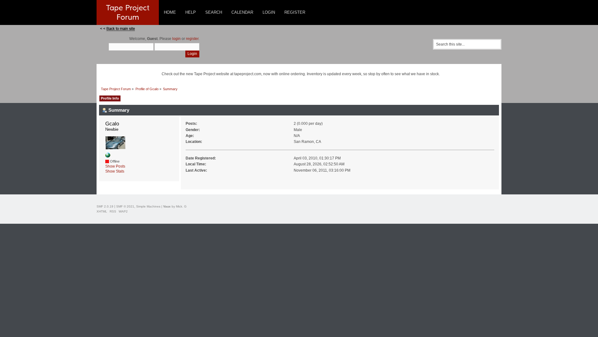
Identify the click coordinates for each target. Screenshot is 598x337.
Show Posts (115, 166)
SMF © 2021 (125, 206)
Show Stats (114, 171)
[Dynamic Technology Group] (107, 156)
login (176, 39)
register (192, 39)
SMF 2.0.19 (105, 206)
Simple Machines (148, 206)
